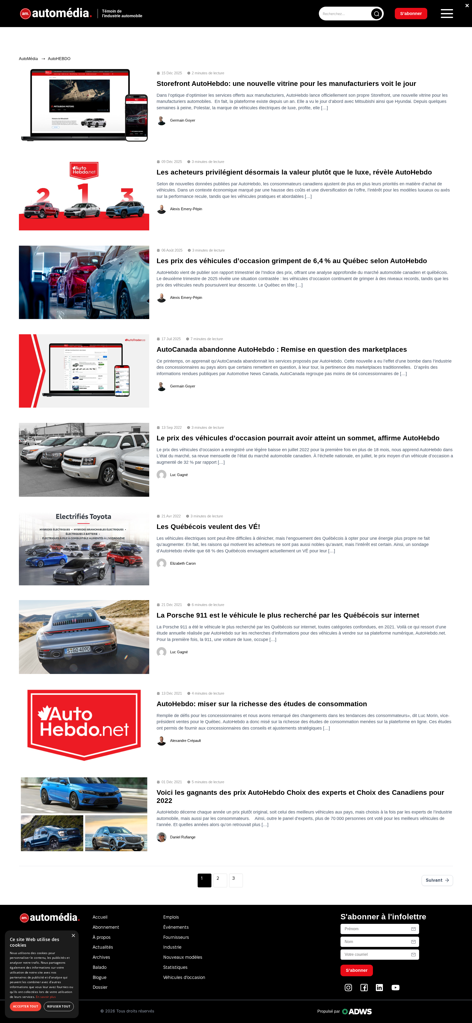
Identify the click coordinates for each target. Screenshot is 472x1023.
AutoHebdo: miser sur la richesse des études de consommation (262, 704)
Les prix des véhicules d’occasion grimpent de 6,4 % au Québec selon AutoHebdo (292, 261)
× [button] (73, 936)
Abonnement (106, 927)
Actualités (103, 947)
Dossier (100, 987)
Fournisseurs (176, 937)
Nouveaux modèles (182, 957)
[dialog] (42, 974)
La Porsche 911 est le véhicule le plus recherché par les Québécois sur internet (288, 615)
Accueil (100, 917)
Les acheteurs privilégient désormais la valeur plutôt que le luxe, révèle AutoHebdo (294, 172)
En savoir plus (46, 997)
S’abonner (411, 13)
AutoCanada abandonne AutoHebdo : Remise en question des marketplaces (282, 349)
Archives (101, 957)
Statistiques (175, 967)
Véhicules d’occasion (184, 977)
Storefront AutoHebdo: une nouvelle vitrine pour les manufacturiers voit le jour (286, 83)
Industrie (172, 947)
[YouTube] (395, 990)
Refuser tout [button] (58, 1006)
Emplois (171, 917)
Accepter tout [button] (25, 1006)
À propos (102, 937)
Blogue (99, 977)
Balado (99, 967)
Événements (176, 927)
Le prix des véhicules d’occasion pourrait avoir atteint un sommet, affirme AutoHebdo (298, 438)
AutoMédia (28, 59)
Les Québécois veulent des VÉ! (208, 526)
